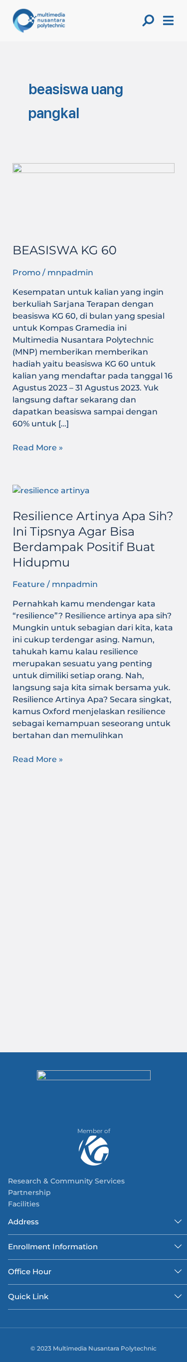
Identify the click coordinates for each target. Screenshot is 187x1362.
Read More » (37, 447)
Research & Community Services (66, 1180)
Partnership (29, 1192)
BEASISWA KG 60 (64, 250)
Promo (26, 272)
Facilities (23, 1203)
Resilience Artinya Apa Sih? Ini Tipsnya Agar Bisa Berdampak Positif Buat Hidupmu (93, 539)
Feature (28, 584)
